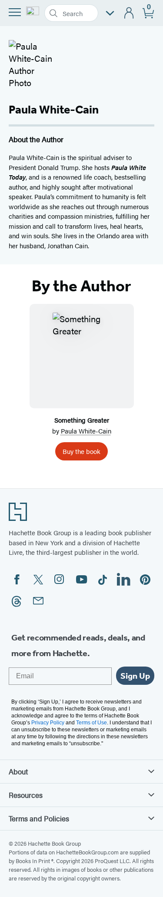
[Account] (129, 13)
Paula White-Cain (86, 430)
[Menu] (15, 12)
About (18, 771)
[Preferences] (109, 13)
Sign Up (135, 675)
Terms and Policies (39, 818)
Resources (26, 795)
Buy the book (81, 451)
